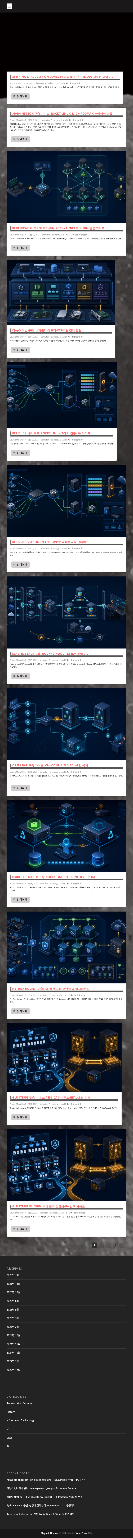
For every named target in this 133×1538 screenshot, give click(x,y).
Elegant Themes (49, 1533)
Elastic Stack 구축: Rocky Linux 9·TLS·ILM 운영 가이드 (52, 654)
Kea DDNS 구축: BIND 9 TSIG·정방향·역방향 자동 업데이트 (50, 542)
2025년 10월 (13, 1292)
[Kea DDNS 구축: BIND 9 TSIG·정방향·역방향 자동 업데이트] (66, 501)
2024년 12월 (13, 1335)
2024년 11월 (13, 1344)
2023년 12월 (13, 1370)
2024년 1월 (13, 1361)
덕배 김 (12, 83)
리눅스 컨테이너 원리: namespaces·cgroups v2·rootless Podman (42, 1488)
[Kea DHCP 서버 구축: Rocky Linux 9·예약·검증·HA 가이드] (62, 395)
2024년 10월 (13, 1353)
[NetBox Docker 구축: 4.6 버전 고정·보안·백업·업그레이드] (66, 947)
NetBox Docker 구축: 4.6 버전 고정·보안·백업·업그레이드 (51, 989)
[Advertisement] (66, 38)
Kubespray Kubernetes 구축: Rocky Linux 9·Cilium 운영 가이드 (58, 228)
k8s (62, 235)
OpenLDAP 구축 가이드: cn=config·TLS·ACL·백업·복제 (50, 765)
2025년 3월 (13, 1318)
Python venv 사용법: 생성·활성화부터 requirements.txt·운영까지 (41, 1505)
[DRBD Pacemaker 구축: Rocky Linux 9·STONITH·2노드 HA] (66, 836)
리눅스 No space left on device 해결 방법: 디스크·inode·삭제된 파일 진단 (63, 77)
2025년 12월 (13, 1284)
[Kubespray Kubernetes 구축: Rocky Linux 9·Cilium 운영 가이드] (66, 187)
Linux (57, 83)
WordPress (81, 1533)
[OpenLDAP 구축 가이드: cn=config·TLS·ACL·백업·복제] (66, 724)
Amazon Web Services (19, 1403)
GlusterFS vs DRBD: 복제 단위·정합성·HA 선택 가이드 (48, 1206)
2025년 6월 (13, 1301)
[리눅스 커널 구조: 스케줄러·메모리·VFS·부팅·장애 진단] (61, 292)
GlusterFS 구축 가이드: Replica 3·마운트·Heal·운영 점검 (51, 1097)
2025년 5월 (13, 1309)
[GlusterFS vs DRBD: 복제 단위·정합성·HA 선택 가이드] (66, 1165)
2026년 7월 (13, 1275)
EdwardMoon (15, 120)
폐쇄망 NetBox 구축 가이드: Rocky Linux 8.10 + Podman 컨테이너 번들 (62, 113)
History (11, 1412)
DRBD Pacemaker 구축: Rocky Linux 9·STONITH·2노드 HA (53, 877)
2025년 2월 (13, 1327)
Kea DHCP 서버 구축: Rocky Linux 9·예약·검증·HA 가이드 (51, 433)
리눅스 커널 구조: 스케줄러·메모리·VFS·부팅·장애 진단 (46, 330)
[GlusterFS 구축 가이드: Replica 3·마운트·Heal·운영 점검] (64, 1057)
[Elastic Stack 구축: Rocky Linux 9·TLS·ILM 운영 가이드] (66, 612)
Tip (61, 83)
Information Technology (44, 83)
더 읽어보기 (20, 96)
